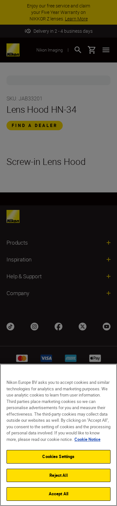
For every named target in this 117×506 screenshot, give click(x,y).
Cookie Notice (87, 439)
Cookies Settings (58, 456)
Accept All (58, 494)
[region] (58, 435)
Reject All (58, 475)
